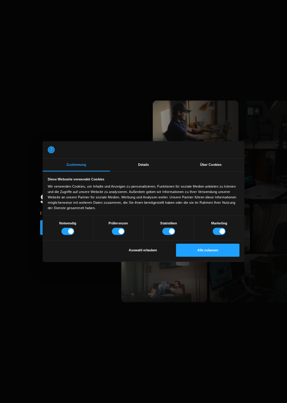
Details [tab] (143, 164)
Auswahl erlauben (143, 250)
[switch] (118, 231)
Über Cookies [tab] (211, 164)
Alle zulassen (207, 250)
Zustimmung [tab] (76, 164)
